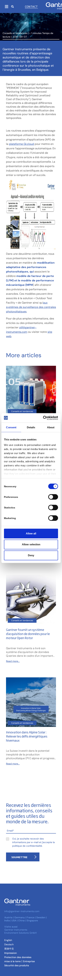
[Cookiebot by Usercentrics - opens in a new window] (43, 418)
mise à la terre (12, 961)
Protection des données (17, 957)
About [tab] (51, 427)
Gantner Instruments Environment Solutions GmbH (20, 931)
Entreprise (29, 961)
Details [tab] (31, 427)
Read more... (13, 661)
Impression (10, 952)
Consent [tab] (11, 427)
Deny (31, 555)
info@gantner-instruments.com (21, 911)
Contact (31, 6)
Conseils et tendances (15, 33)
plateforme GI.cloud (21, 144)
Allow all (31, 533)
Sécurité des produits (16, 965)
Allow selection (31, 544)
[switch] (52, 497)
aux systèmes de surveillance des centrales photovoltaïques (31, 307)
